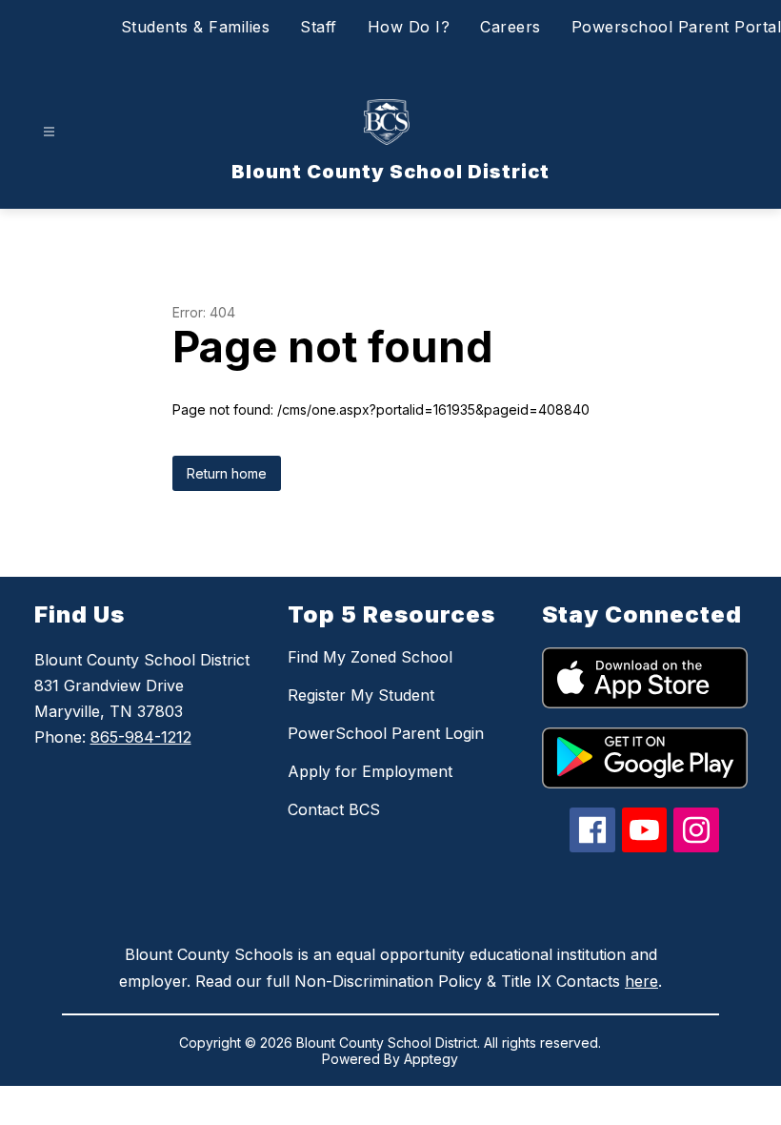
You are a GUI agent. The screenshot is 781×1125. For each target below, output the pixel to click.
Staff (318, 26)
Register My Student (361, 695)
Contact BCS (334, 809)
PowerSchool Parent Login (386, 733)
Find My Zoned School (370, 656)
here (641, 981)
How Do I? (409, 26)
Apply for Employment (370, 771)
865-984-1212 (140, 737)
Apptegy (431, 1059)
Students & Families (195, 26)
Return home (227, 473)
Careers (510, 26)
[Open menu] (49, 132)
